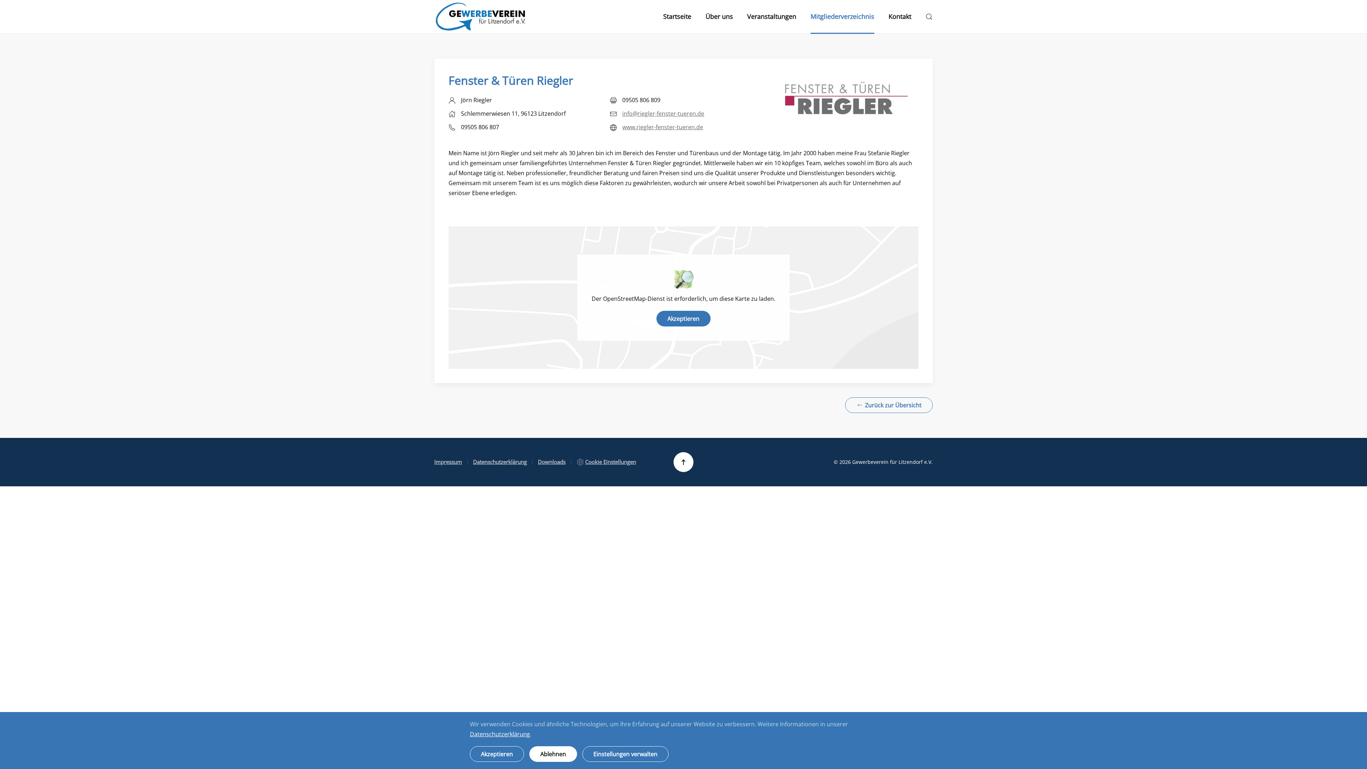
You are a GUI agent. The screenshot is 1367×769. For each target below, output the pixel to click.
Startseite (677, 16)
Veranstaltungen (771, 16)
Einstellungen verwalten (625, 754)
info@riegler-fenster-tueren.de (663, 113)
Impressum (448, 461)
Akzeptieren (683, 319)
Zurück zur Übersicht (893, 405)
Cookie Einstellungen (610, 461)
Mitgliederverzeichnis (842, 16)
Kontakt (900, 16)
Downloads (552, 461)
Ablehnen (553, 754)
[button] (929, 16)
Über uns (719, 16)
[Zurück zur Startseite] (480, 16)
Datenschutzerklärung (500, 461)
